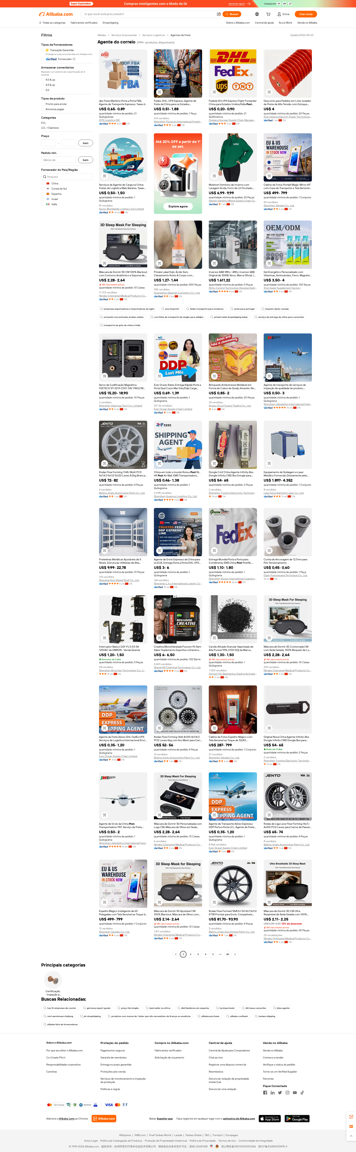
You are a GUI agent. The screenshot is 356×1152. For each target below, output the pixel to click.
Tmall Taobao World (160, 1135)
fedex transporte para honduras (206, 309)
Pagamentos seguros (112, 1050)
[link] (351, 1117)
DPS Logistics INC (109, 120)
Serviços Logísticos (153, 35)
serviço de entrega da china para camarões (281, 317)
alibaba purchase (210, 1016)
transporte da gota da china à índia (122, 325)
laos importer (172, 309)
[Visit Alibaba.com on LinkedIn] (272, 1092)
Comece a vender (273, 1057)
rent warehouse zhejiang (60, 1016)
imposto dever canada (277, 309)
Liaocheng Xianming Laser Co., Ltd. (284, 492)
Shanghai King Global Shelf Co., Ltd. (119, 580)
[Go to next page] (235, 954)
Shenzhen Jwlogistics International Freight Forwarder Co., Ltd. (288, 404)
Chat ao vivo (216, 1057)
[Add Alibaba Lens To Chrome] (104, 1118)
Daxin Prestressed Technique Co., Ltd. (285, 575)
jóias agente (283, 1008)
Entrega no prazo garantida (115, 1064)
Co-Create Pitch (55, 1057)
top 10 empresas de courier (61, 1008)
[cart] (269, 14)
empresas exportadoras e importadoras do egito (129, 309)
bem (85, 143)
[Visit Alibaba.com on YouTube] (295, 1092)
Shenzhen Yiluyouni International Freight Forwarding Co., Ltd (178, 121)
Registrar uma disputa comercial (227, 1064)
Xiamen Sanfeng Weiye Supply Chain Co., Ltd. (233, 200)
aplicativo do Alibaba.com (239, 1118)
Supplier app (165, 1118)
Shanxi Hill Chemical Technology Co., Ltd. (177, 667)
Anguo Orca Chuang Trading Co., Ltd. (230, 405)
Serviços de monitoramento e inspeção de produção (123, 1080)
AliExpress (125, 1135)
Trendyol (217, 1135)
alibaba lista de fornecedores (62, 1024)
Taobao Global (193, 1135)
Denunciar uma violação (222, 1089)
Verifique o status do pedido (279, 1064)
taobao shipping (266, 1016)
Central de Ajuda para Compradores (229, 1050)
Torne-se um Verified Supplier (280, 1071)
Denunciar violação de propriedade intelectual (229, 1080)
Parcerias (268, 1078)
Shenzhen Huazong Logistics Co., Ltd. (175, 496)
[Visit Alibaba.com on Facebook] (265, 1092)
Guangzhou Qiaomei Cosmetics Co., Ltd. (177, 292)
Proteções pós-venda (113, 1071)
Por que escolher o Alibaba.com (64, 1050)
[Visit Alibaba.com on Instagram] (287, 1092)
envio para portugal (244, 309)
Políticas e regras (110, 1089)
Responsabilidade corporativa (63, 1064)
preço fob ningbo (130, 1008)
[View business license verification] (211, 1146)
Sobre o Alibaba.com (59, 1042)
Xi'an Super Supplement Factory (282, 287)
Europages (232, 1135)
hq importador (227, 1008)
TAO (207, 1135)
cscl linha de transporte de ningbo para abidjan (178, 317)
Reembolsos (216, 1071)
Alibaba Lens (67, 1118)
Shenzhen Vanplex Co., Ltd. (279, 205)
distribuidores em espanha (195, 1008)
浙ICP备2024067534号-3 (272, 1146)
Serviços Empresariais (124, 35)
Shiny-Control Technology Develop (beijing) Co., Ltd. (233, 287)
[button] (219, 14)
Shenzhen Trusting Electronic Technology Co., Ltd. (233, 492)
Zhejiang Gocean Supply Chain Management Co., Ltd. (233, 120)
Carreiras (51, 1071)
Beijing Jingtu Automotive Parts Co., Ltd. (122, 492)
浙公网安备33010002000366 (238, 1146)
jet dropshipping (92, 1016)
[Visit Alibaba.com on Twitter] (280, 1092)
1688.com (140, 1135)
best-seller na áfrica (159, 1008)
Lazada (178, 1135)
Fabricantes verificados (168, 1050)
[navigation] (67, 495)
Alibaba (102, 35)
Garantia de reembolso (113, 1057)
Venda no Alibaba (273, 1050)
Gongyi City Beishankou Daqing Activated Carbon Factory (233, 673)
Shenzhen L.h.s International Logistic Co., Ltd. (178, 583)
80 (227, 954)
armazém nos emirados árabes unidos (124, 317)
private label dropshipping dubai (231, 317)
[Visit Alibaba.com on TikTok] (302, 1092)
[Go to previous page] (175, 954)
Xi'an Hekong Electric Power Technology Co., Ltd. (288, 116)
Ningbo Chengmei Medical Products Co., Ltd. (123, 295)
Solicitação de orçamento (169, 1057)
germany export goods (98, 1008)
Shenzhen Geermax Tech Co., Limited (120, 405)
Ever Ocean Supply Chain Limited (173, 409)
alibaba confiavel (239, 1016)
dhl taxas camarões (255, 1008)
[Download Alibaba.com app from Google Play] (297, 1118)
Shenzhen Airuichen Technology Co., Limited (123, 670)
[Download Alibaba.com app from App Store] (270, 1118)
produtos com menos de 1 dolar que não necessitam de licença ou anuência (151, 1016)
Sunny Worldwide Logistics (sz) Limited (121, 208)
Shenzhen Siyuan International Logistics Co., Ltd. (233, 578)
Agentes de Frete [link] (181, 35)
